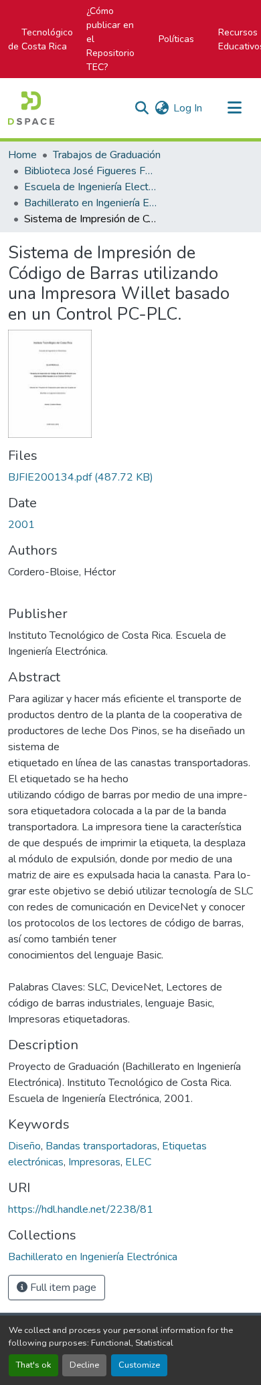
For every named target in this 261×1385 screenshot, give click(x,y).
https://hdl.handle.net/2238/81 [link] (80, 1209)
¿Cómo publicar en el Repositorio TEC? (110, 39)
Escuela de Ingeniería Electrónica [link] (91, 187)
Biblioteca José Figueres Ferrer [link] (91, 171)
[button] (31, 108)
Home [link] (22, 155)
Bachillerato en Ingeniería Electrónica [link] (91, 203)
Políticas (176, 39)
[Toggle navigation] (234, 108)
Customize (139, 1365)
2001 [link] (21, 524)
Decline (84, 1365)
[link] (130, 477)
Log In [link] (187, 108)
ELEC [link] (138, 1162)
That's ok (33, 1365)
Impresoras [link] (94, 1162)
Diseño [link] (24, 1146)
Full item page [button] (61, 1287)
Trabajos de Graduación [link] (107, 155)
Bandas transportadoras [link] (101, 1146)
